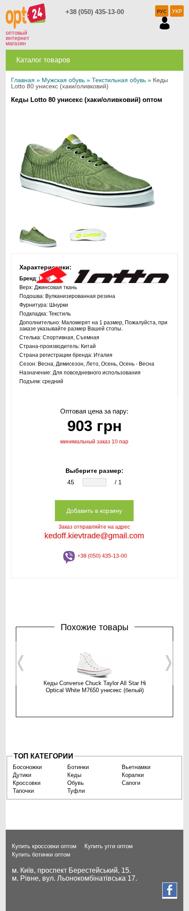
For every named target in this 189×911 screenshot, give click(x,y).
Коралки (133, 775)
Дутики (22, 775)
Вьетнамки (136, 767)
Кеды (74, 775)
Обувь (75, 783)
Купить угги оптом (108, 846)
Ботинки (78, 767)
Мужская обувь (63, 79)
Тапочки (23, 791)
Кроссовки (26, 783)
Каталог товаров (43, 60)
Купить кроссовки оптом (44, 846)
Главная (23, 79)
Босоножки (27, 767)
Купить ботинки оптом (41, 854)
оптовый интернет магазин (17, 38)
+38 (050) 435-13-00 (94, 11)
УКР (177, 11)
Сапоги (131, 783)
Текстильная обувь (119, 79)
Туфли (76, 791)
